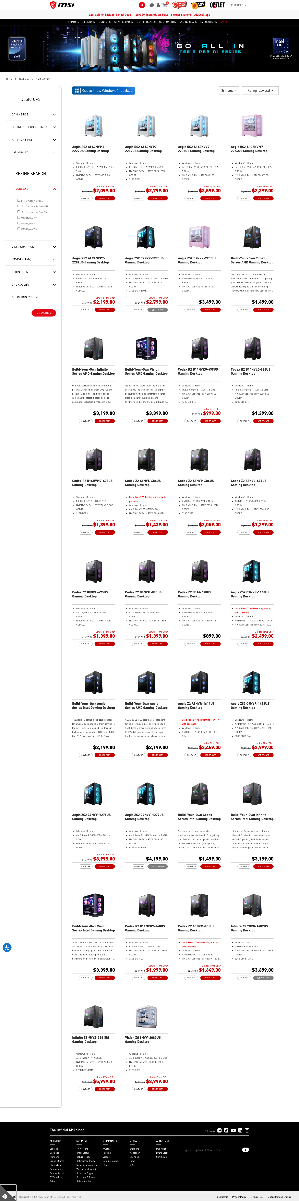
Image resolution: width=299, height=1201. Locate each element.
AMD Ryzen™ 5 (28, 229)
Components (56, 1169)
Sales (52, 1181)
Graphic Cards (57, 1161)
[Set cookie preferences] (8, 1193)
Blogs (105, 1165)
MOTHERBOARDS (146, 22)
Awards (106, 1148)
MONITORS (104, 22)
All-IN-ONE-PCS (22, 139)
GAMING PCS (20, 114)
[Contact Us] (150, 4)
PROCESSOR (20, 188)
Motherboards (57, 1165)
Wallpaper (135, 1152)
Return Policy (83, 1156)
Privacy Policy (239, 1197)
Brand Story (162, 1152)
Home (9, 79)
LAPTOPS (73, 22)
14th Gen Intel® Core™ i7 (34, 206)
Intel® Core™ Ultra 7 (31, 200)
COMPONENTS (167, 22)
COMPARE (85, 198)
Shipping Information (86, 1165)
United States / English (279, 1197)
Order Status (82, 1152)
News (132, 1161)
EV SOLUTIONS (208, 22)
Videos (106, 1156)
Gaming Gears (57, 1173)
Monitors (54, 1156)
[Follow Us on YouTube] (233, 1130)
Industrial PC (20, 152)
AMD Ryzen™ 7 (28, 223)
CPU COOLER (20, 284)
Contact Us (222, 1197)
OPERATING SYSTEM (25, 297)
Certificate (161, 1156)
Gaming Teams (110, 1161)
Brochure (134, 1148)
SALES (224, 22)
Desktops (24, 79)
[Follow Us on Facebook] (219, 1130)
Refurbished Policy (85, 1161)
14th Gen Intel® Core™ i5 (34, 212)
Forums (107, 1152)
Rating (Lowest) (259, 90)
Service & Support (85, 1173)
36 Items (227, 90)
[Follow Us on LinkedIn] (240, 1130)
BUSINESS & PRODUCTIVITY (29, 127)
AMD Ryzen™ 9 (28, 217)
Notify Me (159, 310)
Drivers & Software (86, 1177)
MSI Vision (161, 1148)
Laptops (54, 1148)
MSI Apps (134, 1156)
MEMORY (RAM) (21, 259)
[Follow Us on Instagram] (247, 1130)
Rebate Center (83, 1181)
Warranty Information (87, 1169)
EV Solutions (56, 1177)
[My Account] (157, 4)
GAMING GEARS (188, 22)
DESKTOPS (89, 22)
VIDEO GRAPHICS (23, 246)
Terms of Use (257, 1197)
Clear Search (44, 312)
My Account (82, 1148)
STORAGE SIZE (21, 272)
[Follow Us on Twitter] (226, 1130)
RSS (131, 1165)
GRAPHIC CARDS (123, 22)
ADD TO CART (104, 198)
